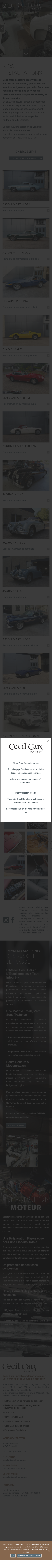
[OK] (49, 1550)
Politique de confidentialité (29, 1556)
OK (13, 1556)
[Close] (48, 741)
